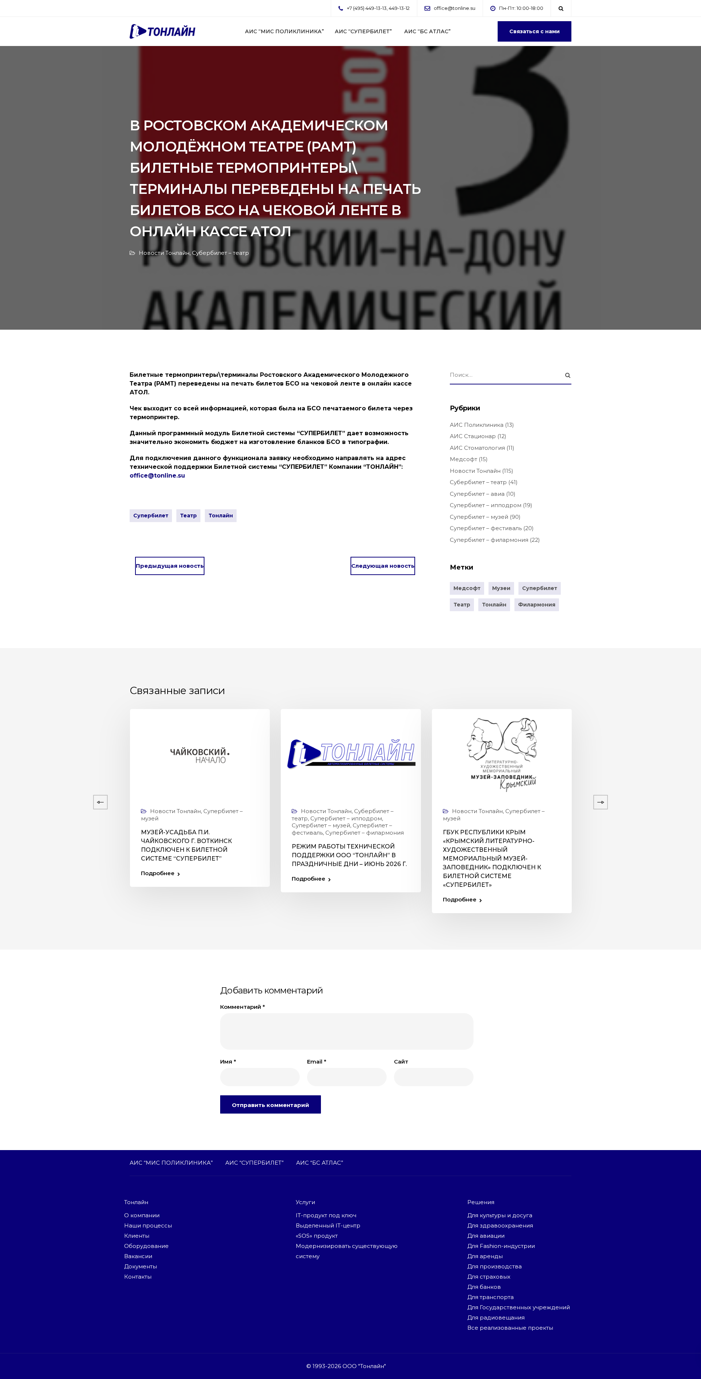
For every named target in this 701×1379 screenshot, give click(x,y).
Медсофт (463, 459)
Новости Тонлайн (164, 252)
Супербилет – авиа (477, 493)
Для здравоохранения (500, 1225)
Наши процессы (148, 1225)
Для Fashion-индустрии (501, 1245)
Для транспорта (490, 1297)
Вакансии (138, 1256)
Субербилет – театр (220, 252)
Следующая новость (382, 565)
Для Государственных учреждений (518, 1307)
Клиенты (136, 1235)
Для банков (484, 1286)
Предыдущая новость (170, 565)
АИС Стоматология (477, 447)
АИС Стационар (473, 436)
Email (316, 1061)
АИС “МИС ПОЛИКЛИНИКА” (284, 31)
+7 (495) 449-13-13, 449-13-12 (378, 8)
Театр (188, 515)
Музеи (501, 588)
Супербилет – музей (479, 516)
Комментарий (242, 1007)
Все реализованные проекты (510, 1327)
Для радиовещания (496, 1317)
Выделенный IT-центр (328, 1225)
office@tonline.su (454, 8)
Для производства (494, 1266)
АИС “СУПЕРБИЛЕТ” (363, 31)
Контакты (138, 1276)
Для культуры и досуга (499, 1215)
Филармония (536, 604)
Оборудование (146, 1245)
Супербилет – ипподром (485, 505)
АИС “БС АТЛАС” (427, 31)
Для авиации (486, 1235)
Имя (228, 1061)
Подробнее (158, 873)
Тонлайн (220, 515)
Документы (140, 1266)
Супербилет (150, 515)
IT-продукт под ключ (326, 1215)
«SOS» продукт (317, 1235)
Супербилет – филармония (489, 539)
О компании (142, 1215)
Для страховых (488, 1276)
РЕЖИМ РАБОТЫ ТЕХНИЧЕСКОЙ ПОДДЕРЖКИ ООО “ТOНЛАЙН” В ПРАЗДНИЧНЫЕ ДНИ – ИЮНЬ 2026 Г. (349, 855)
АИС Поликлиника (476, 424)
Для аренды (485, 1256)
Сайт (401, 1061)
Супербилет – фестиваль (486, 528)
